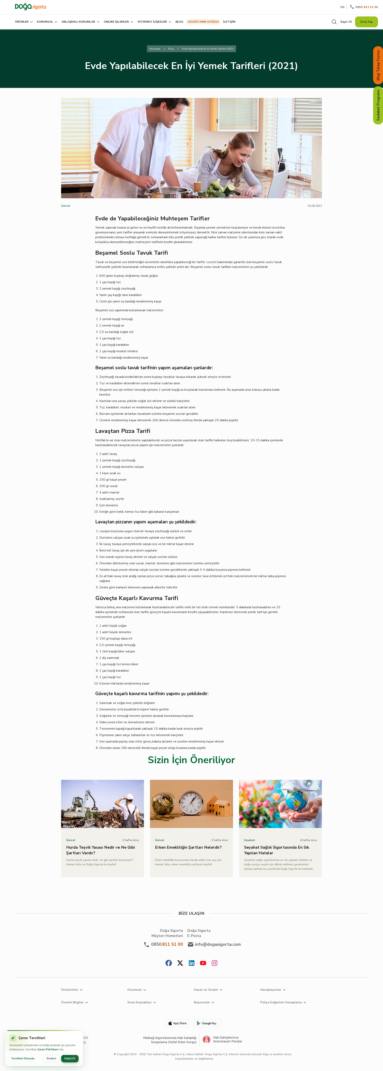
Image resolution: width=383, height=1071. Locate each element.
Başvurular (202, 1002)
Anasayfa (154, 48)
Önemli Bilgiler (72, 1002)
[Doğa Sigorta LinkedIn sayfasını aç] (191, 963)
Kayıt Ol (346, 22)
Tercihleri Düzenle (23, 1058)
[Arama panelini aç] (334, 21)
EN (342, 7)
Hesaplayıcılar (270, 990)
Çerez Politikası (47, 1049)
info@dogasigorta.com (218, 944)
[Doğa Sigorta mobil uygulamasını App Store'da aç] (176, 1023)
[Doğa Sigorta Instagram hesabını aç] (214, 963)
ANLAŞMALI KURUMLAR (78, 22)
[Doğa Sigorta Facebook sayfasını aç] (168, 963)
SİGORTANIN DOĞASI (203, 22)
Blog (171, 48)
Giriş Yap (366, 22)
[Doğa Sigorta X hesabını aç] (180, 963)
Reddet (51, 1058)
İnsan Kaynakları (139, 1002)
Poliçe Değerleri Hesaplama (281, 1002)
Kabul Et (69, 1058)
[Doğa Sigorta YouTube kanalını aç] (203, 963)
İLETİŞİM (229, 22)
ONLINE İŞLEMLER (116, 22)
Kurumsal (134, 990)
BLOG (180, 22)
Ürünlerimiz (69, 990)
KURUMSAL (45, 22)
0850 (366, 7)
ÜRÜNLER (22, 22)
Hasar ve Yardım (206, 990)
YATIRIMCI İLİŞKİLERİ (152, 22)
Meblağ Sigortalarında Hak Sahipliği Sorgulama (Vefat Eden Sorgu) (169, 1040)
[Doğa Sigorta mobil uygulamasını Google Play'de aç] (207, 1023)
